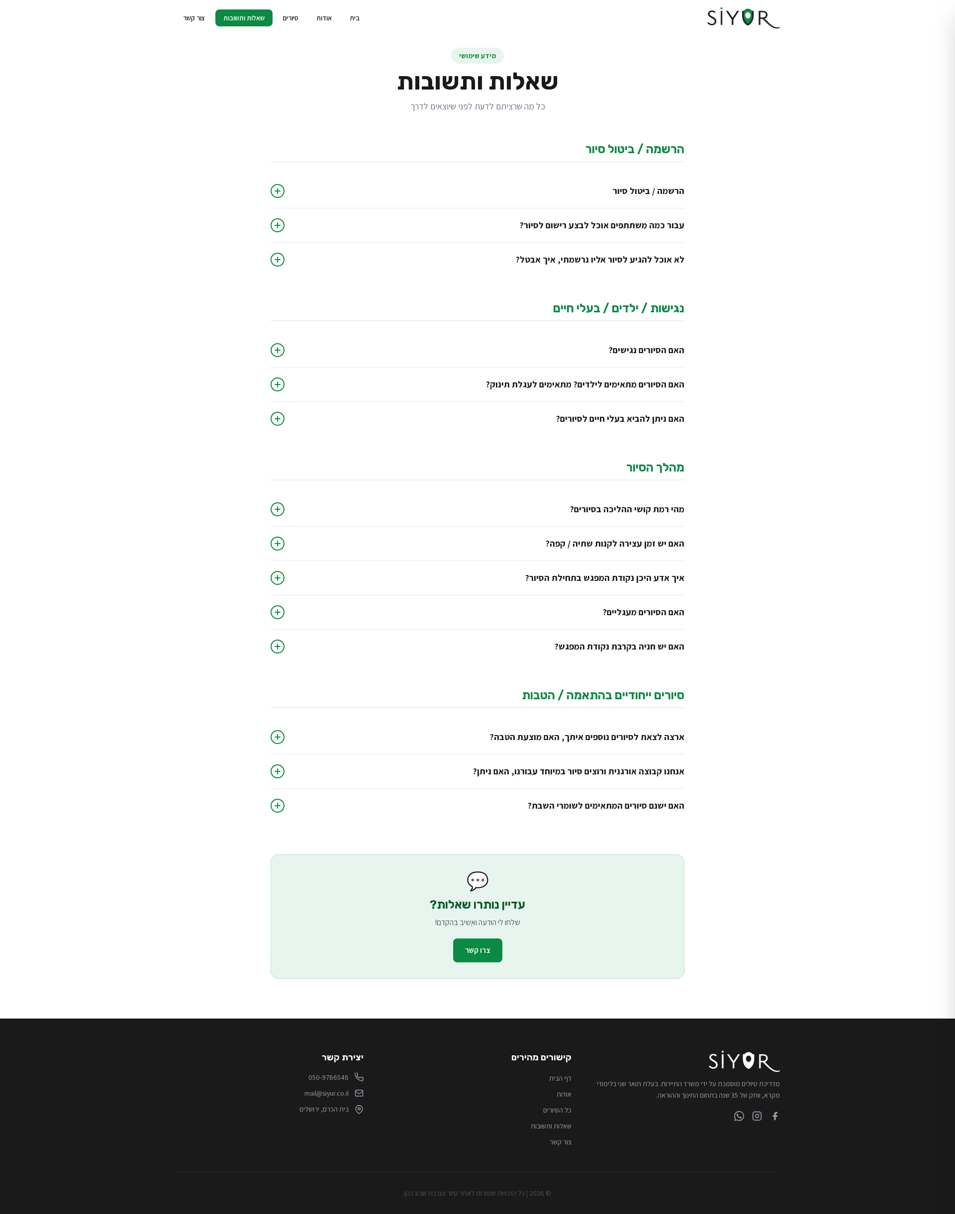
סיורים (290, 17)
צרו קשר (477, 950)
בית (355, 17)
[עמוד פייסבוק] (775, 1116)
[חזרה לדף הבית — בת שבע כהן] (743, 18)
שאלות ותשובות (244, 17)
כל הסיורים (557, 1110)
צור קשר (194, 17)
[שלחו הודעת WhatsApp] (739, 1116)
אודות (324, 17)
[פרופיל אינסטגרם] (757, 1116)
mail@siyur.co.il (326, 1093)
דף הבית (560, 1078)
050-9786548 (328, 1077)
